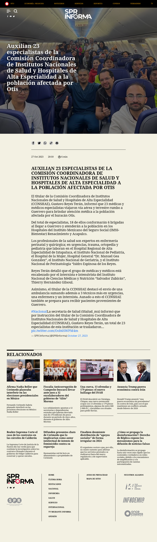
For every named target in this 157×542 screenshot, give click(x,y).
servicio (52, 502)
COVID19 (76, 3)
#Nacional (39, 311)
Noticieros (19, 3)
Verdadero (95, 3)
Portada (138, 3)
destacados (54, 484)
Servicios (39, 3)
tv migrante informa (59, 511)
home (51, 475)
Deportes (58, 3)
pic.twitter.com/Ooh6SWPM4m (54, 330)
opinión (52, 516)
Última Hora (117, 3)
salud (51, 498)
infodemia (53, 493)
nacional (53, 488)
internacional (56, 507)
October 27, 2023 (78, 335)
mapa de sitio (93, 479)
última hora (55, 479)
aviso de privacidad (96, 475)
